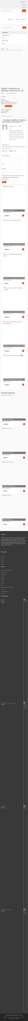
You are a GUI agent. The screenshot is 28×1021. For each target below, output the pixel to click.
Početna (3, 48)
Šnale (2, 564)
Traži (24, 10)
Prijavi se (24, 6)
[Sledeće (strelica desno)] (25, 510)
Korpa (10, 19)
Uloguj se (24, 4)
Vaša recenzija (5, 155)
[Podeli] (20, 1)
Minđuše (2, 555)
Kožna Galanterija (5, 35)
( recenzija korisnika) (11, 93)
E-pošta (4, 168)
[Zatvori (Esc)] (23, 1)
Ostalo (3, 43)
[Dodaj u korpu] (23, 216)
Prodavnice (3, 574)
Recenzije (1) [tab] (3, 116)
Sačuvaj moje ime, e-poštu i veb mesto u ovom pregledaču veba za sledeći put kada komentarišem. (13, 177)
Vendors (2, 593)
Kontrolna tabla (4, 572)
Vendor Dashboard (4, 591)
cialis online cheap (18, 132)
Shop (2, 585)
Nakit (3, 38)
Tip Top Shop (6, 15)
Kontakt (2, 583)
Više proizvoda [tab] (9, 116)
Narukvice (3, 557)
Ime (3, 163)
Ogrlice (2, 560)
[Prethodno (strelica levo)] (2, 510)
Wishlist (2, 589)
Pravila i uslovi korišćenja (6, 570)
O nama (2, 581)
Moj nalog (3, 578)
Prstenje (2, 562)
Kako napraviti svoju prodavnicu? (7, 587)
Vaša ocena (4, 150)
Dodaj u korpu (8, 106)
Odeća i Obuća (5, 40)
